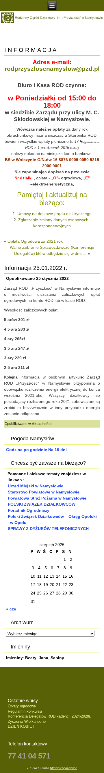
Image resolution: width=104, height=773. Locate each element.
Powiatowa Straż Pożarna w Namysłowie (47, 498)
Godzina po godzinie (26, 449)
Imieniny (14, 657)
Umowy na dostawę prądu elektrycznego (54, 213)
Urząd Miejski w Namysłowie (35, 486)
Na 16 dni (57, 449)
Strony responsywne (63, 768)
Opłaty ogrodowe (22, 706)
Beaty (30, 657)
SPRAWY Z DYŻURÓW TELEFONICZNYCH (48, 528)
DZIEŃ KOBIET (21, 726)
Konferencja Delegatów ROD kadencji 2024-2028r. (49, 716)
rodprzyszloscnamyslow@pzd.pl (52, 68)
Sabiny (57, 657)
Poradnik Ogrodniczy (28, 510)
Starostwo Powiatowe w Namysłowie (43, 492)
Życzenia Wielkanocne (27, 721)
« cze (11, 609)
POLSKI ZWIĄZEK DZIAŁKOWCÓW (41, 504)
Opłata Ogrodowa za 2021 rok (35, 241)
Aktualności (41, 424)
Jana (43, 657)
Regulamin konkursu (25, 711)
